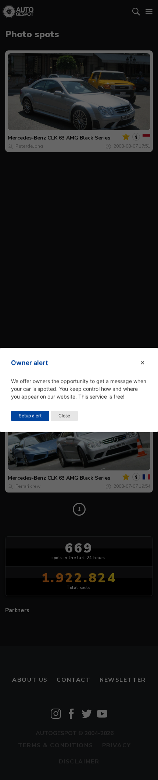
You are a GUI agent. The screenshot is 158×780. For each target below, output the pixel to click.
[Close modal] (142, 362)
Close (64, 416)
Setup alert (30, 416)
